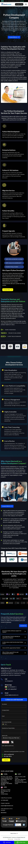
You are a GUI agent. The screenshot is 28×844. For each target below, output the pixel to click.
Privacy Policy (17, 839)
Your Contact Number (6, 722)
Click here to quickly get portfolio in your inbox (14, 751)
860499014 (3, 812)
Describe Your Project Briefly (8, 728)
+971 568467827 (12, 689)
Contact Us (23, 625)
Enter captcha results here (8, 745)
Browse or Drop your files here (11, 738)
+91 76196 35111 (4, 800)
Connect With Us (13, 37)
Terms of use (10, 839)
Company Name (5, 710)
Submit (6, 760)
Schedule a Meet (19, 4)
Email (3, 716)
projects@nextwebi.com (11, 695)
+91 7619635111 (9, 681)
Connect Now (7, 289)
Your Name (4, 704)
